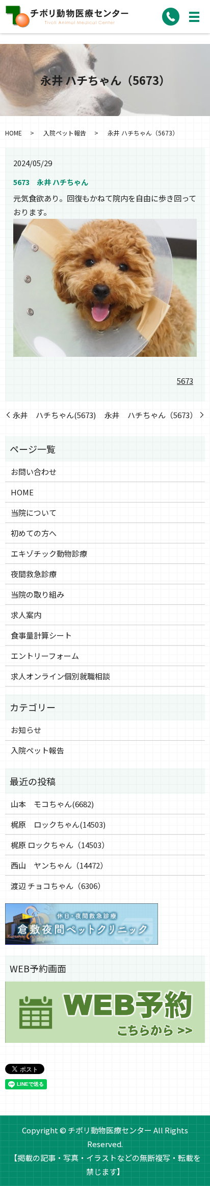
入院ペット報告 (64, 132)
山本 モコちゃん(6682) (52, 804)
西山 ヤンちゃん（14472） (59, 865)
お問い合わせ (34, 471)
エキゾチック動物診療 (49, 553)
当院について (34, 512)
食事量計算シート (41, 635)
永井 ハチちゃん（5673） (150, 414)
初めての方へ (34, 533)
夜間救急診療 (34, 573)
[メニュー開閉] (194, 17)
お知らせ (26, 729)
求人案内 (26, 614)
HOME (13, 132)
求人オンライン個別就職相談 (60, 676)
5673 (185, 380)
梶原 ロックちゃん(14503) (58, 824)
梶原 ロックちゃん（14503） (60, 844)
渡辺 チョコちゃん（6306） (58, 885)
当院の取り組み (37, 594)
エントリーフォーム (45, 655)
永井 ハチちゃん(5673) (54, 414)
